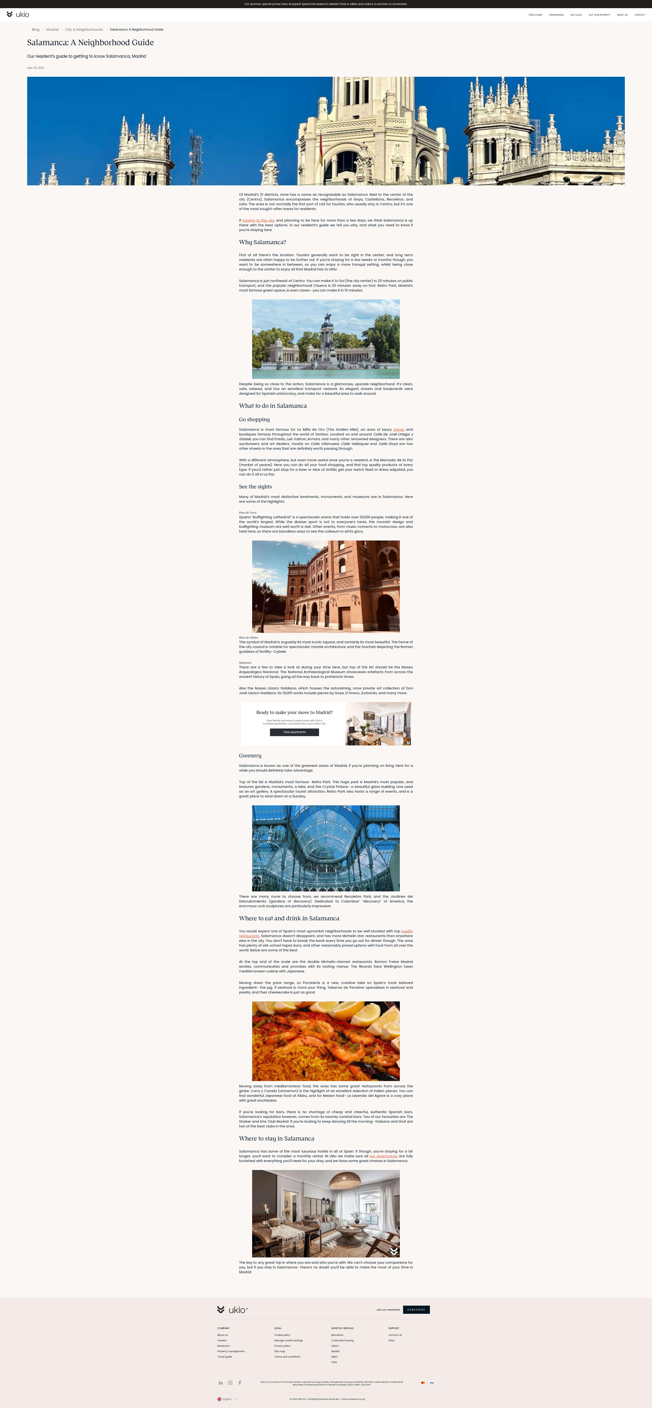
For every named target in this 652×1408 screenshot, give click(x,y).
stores (398, 429)
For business (556, 15)
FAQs (391, 1340)
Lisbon (335, 1346)
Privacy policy (282, 1346)
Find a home (535, 15)
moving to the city (258, 220)
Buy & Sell (576, 15)
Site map (279, 1351)
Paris (334, 1362)
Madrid (52, 29)
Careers (222, 1340)
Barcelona (337, 1335)
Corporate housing (342, 1340)
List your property (599, 15)
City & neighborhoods (84, 29)
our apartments (384, 1156)
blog (36, 29)
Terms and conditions (287, 1356)
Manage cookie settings (288, 1340)
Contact (640, 15)
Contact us (395, 1335)
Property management (231, 1351)
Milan (334, 1356)
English (227, 1399)
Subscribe (416, 1309)
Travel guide (224, 1356)
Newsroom (223, 1346)
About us (622, 15)
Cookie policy (282, 1335)
